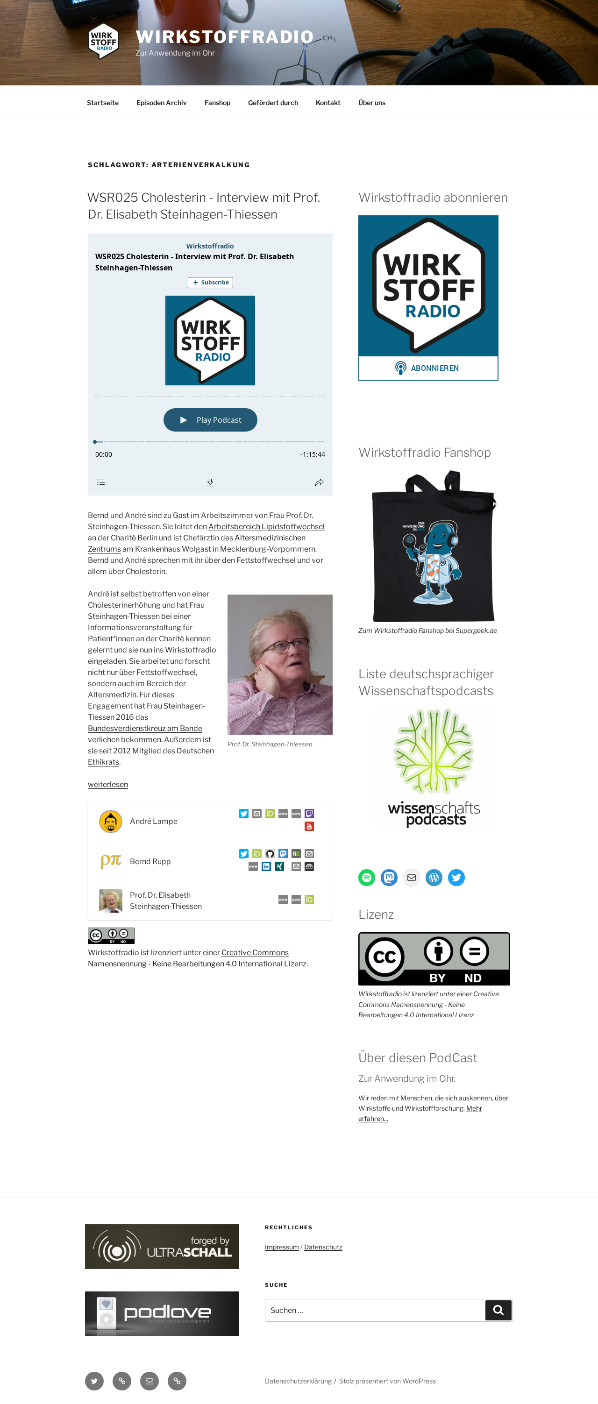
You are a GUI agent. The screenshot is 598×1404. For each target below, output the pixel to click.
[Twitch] (307, 815)
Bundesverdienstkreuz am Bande (145, 728)
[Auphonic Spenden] (307, 868)
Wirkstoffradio (225, 37)
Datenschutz (323, 1247)
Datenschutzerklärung (298, 1381)
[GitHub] (268, 855)
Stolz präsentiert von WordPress (387, 1381)
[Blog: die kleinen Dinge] (281, 815)
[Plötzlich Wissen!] (294, 815)
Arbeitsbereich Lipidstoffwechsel (266, 526)
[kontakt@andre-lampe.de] (255, 815)
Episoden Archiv (161, 102)
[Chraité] (294, 901)
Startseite (103, 102)
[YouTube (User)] (307, 828)
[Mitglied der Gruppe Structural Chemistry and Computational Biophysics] (251, 868)
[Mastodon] (281, 855)
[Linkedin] (264, 868)
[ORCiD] (268, 815)
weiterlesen (108, 784)
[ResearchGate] (294, 855)
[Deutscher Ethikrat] (281, 901)
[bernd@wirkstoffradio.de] (294, 868)
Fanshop (217, 102)
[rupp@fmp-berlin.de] (307, 855)
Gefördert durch (273, 102)
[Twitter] (242, 815)
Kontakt (328, 102)
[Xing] (277, 868)
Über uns (371, 102)
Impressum (282, 1247)
